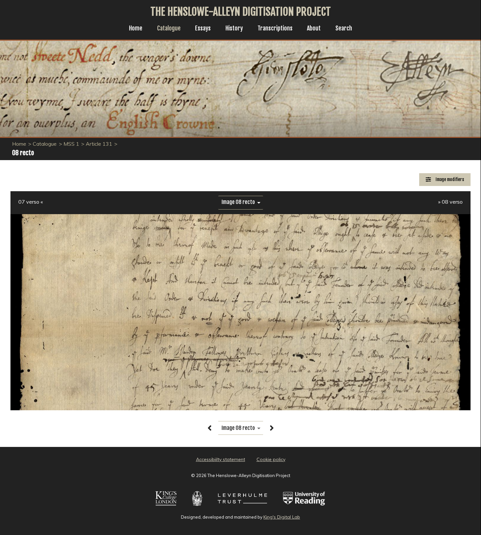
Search (343, 28)
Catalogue (169, 28)
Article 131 (99, 143)
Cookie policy (271, 459)
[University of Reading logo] (304, 506)
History (234, 28)
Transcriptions (275, 28)
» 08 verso (450, 201)
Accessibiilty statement (220, 459)
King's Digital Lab (281, 517)
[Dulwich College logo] (197, 506)
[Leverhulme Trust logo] (242, 506)
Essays (203, 28)
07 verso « (30, 201)
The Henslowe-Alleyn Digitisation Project (241, 11)
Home (135, 28)
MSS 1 (71, 143)
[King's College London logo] (166, 506)
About (314, 28)
